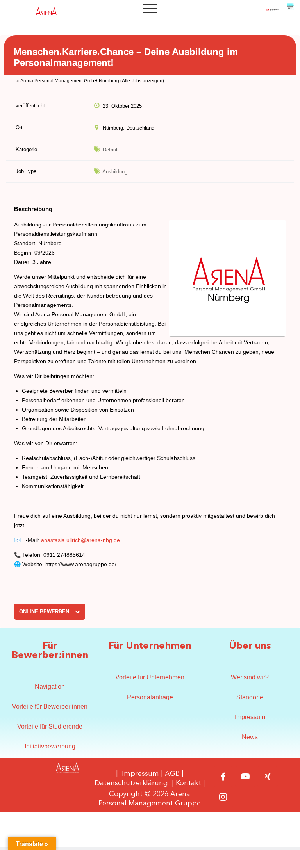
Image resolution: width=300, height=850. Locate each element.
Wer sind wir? (250, 677)
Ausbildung (114, 172)
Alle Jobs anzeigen (142, 81)
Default (111, 150)
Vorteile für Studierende (49, 726)
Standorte (249, 697)
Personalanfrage (150, 697)
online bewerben (45, 612)
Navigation (50, 686)
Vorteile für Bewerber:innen (50, 706)
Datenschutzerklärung (131, 783)
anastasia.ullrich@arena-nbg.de (80, 540)
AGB (172, 773)
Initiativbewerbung (50, 746)
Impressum (250, 717)
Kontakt (188, 783)
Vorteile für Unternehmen (149, 677)
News (250, 737)
